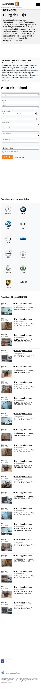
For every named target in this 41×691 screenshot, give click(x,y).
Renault (8, 272)
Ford (23, 243)
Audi (23, 228)
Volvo (8, 257)
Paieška (23, 282)
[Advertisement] (20, 636)
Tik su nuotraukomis (11, 151)
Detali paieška (19, 157)
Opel (8, 243)
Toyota (23, 257)
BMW (23, 213)
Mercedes (8, 213)
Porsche (8, 287)
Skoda (23, 272)
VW (8, 228)
